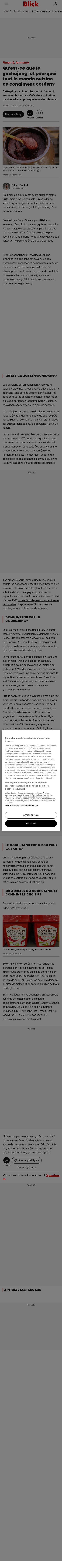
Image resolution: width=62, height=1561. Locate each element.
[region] (31, 780)
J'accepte (31, 823)
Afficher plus (30, 815)
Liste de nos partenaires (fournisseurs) (21, 805)
